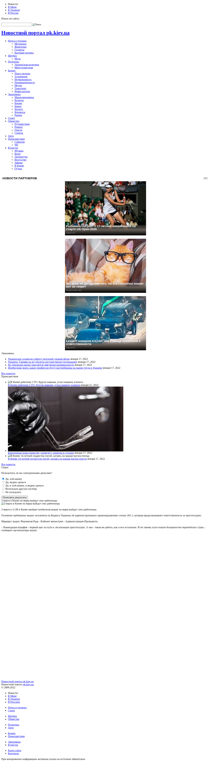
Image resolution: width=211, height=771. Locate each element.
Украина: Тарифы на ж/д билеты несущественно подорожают (42, 361)
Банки (18, 106)
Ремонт (19, 127)
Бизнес (12, 70)
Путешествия (22, 124)
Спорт (11, 118)
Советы (19, 133)
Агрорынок (21, 76)
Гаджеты (19, 49)
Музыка (19, 150)
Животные (21, 46)
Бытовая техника (24, 52)
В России (13, 13)
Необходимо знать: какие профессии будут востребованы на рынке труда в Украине (55, 367)
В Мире (12, 7)
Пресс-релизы (22, 73)
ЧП (16, 144)
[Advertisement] (100, 555)
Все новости (8, 373)
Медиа (18, 85)
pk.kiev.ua (28, 684)
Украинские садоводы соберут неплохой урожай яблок (39, 359)
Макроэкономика (24, 97)
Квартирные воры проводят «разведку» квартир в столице (41, 452)
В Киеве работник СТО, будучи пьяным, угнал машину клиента (44, 385)
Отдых (18, 168)
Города (18, 130)
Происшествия (16, 138)
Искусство (20, 159)
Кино (18, 153)
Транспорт (20, 88)
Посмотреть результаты (15, 497)
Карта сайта (14, 750)
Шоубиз (12, 55)
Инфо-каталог (22, 91)
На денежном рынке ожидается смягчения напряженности (41, 364)
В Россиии (14, 702)
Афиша (19, 162)
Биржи (18, 103)
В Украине (14, 10)
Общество (13, 121)
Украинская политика (27, 64)
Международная (24, 67)
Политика (13, 61)
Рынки (18, 115)
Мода (18, 58)
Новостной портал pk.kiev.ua (35, 33)
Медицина (20, 43)
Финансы (20, 112)
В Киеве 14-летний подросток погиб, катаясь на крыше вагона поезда (47, 458)
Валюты (19, 100)
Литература (21, 156)
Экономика (14, 94)
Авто (11, 136)
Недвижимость (23, 79)
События (20, 141)
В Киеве (19, 165)
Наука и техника (17, 40)
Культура (13, 147)
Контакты (13, 753)
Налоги (19, 109)
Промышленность (25, 82)
